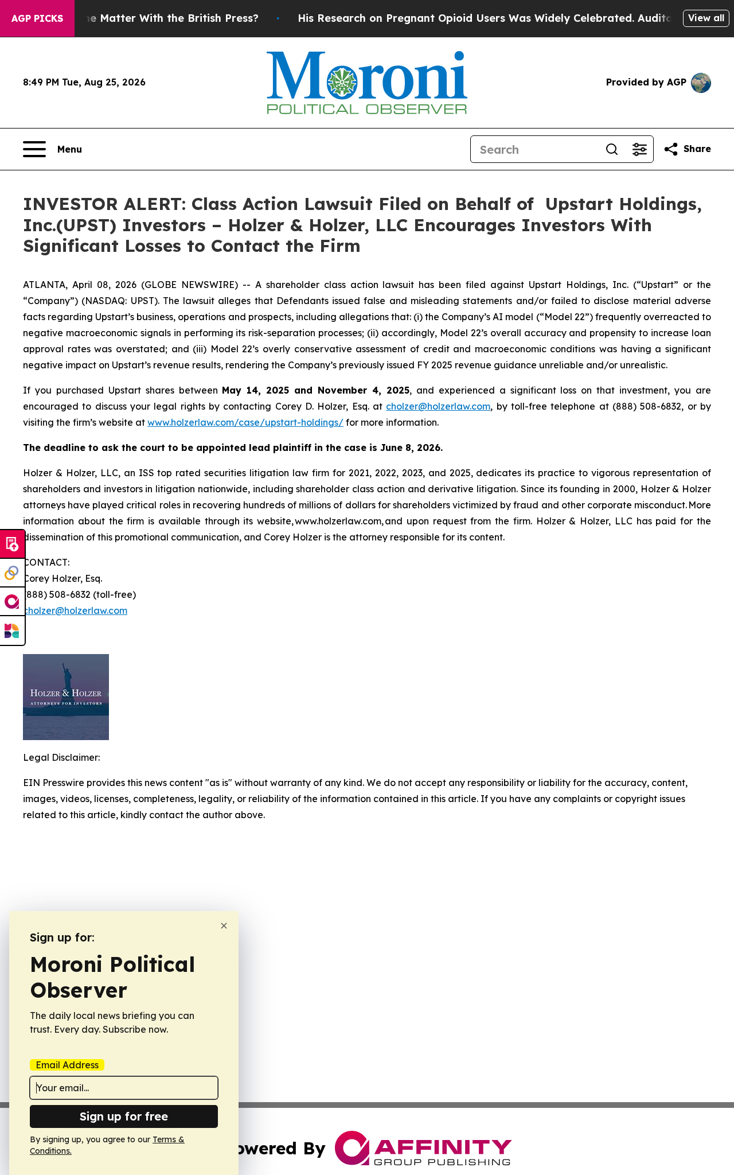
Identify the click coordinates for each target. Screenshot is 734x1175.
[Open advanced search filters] (639, 149)
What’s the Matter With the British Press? (149, 18)
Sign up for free (124, 1116)
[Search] (612, 149)
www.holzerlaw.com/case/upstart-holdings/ (245, 422)
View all (706, 18)
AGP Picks (37, 18)
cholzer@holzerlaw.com (438, 406)
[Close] (223, 925)
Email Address (67, 1065)
